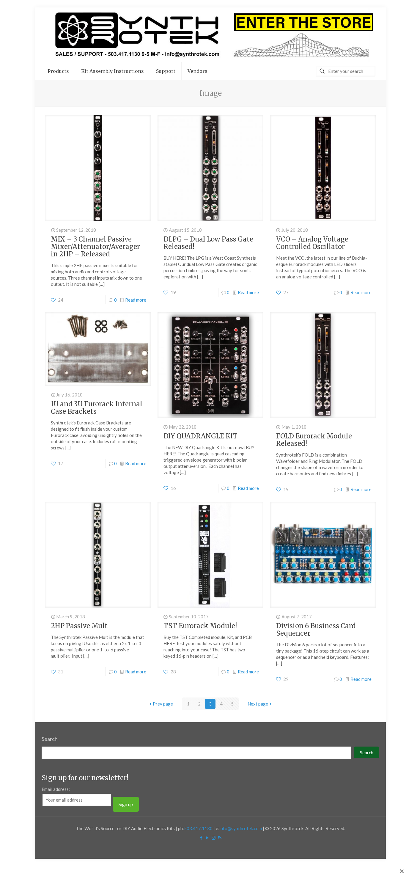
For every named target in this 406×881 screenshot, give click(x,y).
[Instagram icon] (213, 837)
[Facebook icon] (201, 837)
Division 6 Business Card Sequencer (316, 629)
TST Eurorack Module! (200, 626)
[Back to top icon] (377, 869)
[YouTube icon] (207, 837)
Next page (258, 703)
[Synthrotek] (210, 34)
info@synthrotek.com (240, 828)
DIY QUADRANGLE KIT (200, 436)
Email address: (56, 789)
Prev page (163, 703)
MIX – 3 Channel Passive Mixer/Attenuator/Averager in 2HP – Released (95, 246)
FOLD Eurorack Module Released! (314, 440)
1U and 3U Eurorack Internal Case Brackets (96, 408)
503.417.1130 (198, 828)
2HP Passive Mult (79, 626)
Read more (135, 299)
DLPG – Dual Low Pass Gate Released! (208, 243)
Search (50, 739)
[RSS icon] (220, 837)
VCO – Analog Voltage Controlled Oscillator (312, 243)
